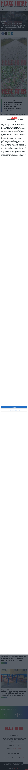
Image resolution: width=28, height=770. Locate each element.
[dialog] (14, 385)
